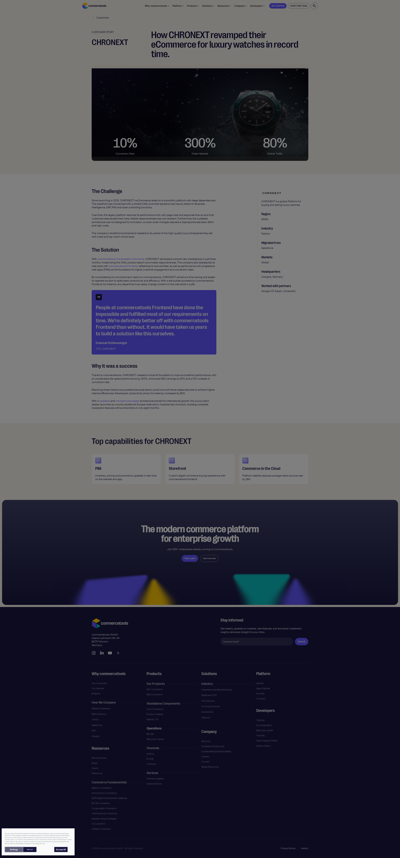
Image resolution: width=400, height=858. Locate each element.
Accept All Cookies (61, 849)
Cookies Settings (14, 849)
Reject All (30, 849)
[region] (38, 841)
